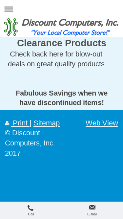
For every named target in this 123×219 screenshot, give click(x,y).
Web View (102, 123)
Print (20, 123)
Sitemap (46, 123)
